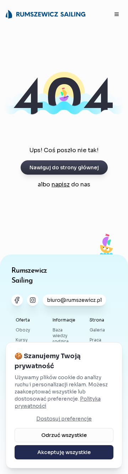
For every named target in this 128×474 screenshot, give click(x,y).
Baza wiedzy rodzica (61, 335)
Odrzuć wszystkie (64, 435)
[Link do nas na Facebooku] (17, 300)
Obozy (23, 330)
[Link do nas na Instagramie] (32, 300)
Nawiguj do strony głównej (64, 167)
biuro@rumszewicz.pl (74, 300)
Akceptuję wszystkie (64, 452)
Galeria (97, 330)
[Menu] (116, 14)
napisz (61, 184)
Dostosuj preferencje (64, 419)
